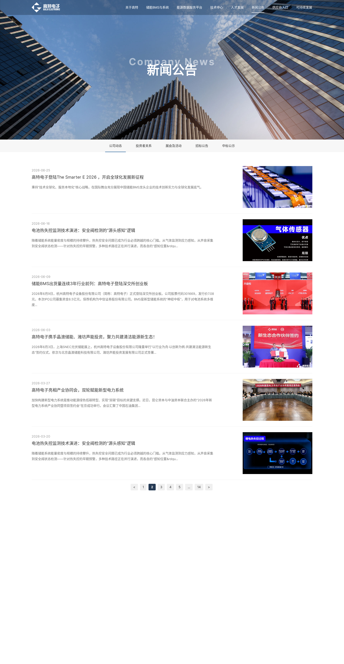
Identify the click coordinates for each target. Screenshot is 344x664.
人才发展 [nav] (237, 7)
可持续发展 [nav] (304, 7)
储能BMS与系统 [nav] (157, 7)
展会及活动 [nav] (174, 146)
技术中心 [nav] (216, 7)
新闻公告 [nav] (258, 7)
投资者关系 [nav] (144, 146)
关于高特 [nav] (131, 7)
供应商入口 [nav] (280, 7)
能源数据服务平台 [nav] (189, 7)
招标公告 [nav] (201, 146)
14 (199, 487)
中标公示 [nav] (228, 146)
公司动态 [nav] (115, 146)
